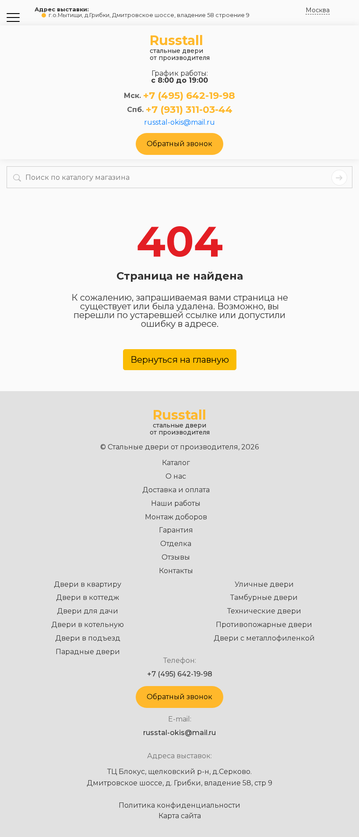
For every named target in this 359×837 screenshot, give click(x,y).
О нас (175, 476)
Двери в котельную (87, 624)
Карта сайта (179, 815)
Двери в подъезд (87, 638)
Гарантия (176, 530)
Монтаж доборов (176, 517)
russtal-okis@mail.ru (179, 122)
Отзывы (176, 557)
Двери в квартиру (87, 584)
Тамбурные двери (264, 597)
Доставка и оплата (176, 490)
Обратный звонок (179, 144)
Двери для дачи (87, 611)
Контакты (176, 571)
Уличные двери (264, 584)
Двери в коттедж (87, 597)
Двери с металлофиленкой (264, 638)
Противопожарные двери (264, 624)
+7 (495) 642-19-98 (189, 96)
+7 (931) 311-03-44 (189, 110)
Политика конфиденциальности (179, 805)
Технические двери (264, 611)
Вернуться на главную (179, 359)
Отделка (175, 543)
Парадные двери (88, 652)
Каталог (176, 463)
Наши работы (176, 503)
